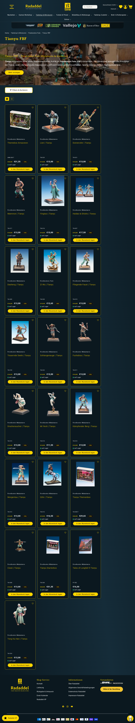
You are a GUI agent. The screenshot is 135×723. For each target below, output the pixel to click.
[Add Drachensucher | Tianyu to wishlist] (32, 391)
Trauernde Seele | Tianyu (19, 355)
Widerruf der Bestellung (111, 689)
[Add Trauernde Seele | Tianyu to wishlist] (32, 320)
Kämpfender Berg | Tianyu (85, 426)
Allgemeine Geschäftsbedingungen (81, 688)
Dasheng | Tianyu (16, 284)
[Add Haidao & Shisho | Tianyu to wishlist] (98, 178)
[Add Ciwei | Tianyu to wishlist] (32, 532)
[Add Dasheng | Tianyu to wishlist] (32, 249)
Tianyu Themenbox (82, 497)
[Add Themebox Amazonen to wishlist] (32, 107)
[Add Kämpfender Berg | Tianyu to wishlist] (98, 391)
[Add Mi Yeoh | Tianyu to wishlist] (65, 391)
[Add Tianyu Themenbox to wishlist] (98, 462)
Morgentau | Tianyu (16, 497)
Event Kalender (42, 695)
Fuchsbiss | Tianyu (81, 355)
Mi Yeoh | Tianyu (47, 426)
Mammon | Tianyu (16, 213)
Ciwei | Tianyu (14, 568)
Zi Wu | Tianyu (46, 284)
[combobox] (90, 7)
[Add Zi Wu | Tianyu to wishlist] (65, 249)
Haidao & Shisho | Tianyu (84, 213)
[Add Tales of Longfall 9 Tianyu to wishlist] (98, 532)
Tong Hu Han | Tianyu (17, 639)
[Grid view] (7, 99)
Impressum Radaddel (76, 695)
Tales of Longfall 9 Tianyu (85, 568)
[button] (12, 7)
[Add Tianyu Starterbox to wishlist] (65, 532)
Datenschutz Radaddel (76, 692)
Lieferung (40, 688)
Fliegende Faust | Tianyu (84, 284)
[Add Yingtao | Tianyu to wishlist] (65, 178)
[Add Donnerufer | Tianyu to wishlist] (98, 107)
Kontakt (40, 684)
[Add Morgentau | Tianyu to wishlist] (32, 462)
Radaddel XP (41, 699)
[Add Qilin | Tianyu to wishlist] (65, 462)
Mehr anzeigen (14, 72)
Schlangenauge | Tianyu (51, 355)
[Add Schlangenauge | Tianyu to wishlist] (65, 320)
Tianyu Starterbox (48, 568)
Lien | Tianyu (46, 143)
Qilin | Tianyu (46, 497)
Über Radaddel (73, 684)
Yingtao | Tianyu (47, 213)
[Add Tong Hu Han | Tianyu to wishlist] (32, 603)
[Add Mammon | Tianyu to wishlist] (32, 178)
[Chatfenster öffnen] (130, 718)
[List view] (12, 99)
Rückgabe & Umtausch (45, 692)
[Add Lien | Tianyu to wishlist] (65, 107)
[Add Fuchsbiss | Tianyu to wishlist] (98, 320)
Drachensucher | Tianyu (18, 426)
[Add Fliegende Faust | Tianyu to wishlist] (98, 249)
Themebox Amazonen (18, 143)
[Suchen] (85, 7)
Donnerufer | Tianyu (82, 143)
